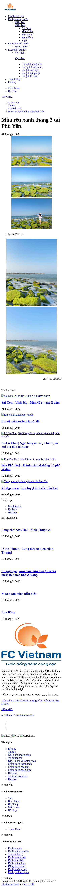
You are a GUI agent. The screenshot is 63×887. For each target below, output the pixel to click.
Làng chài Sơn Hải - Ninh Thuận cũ (26, 530)
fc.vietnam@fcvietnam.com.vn (17, 715)
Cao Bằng (8, 612)
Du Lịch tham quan (32, 67)
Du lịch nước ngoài (18, 43)
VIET (29, 884)
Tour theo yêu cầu (17, 776)
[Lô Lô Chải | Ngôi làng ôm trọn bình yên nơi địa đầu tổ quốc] (31, 436)
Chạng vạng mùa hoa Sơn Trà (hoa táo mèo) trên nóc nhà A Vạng (28, 573)
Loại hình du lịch (17, 49)
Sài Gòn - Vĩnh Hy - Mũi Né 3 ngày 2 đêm (30, 402)
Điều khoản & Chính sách (22, 760)
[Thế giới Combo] (10, 10)
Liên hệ (12, 82)
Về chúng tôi (15, 757)
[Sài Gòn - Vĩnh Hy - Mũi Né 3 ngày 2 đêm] (25, 395)
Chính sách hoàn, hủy (19, 769)
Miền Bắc (20, 22)
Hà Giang (27, 34)
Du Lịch (12, 509)
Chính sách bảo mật (18, 766)
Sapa (24, 40)
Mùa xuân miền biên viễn (19, 593)
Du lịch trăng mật (31, 73)
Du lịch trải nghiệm (32, 64)
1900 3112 (7, 96)
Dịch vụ (12, 779)
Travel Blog (14, 79)
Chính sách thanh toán (20, 763)
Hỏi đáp (12, 91)
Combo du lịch (16, 16)
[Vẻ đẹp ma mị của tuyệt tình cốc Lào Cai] (24, 481)
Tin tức (12, 751)
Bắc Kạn (26, 28)
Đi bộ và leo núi (16, 866)
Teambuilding (15, 854)
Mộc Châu (27, 31)
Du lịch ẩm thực (30, 70)
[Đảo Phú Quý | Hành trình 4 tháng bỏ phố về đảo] (28, 459)
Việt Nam (20, 52)
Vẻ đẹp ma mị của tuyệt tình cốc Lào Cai (29, 488)
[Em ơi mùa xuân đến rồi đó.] (17, 414)
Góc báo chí (14, 506)
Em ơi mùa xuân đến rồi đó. (20, 421)
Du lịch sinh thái (17, 857)
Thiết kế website (10, 884)
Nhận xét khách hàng (19, 754)
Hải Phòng (27, 37)
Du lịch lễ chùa (30, 76)
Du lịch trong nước (18, 19)
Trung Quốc (21, 46)
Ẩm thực (12, 512)
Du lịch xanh (15, 848)
